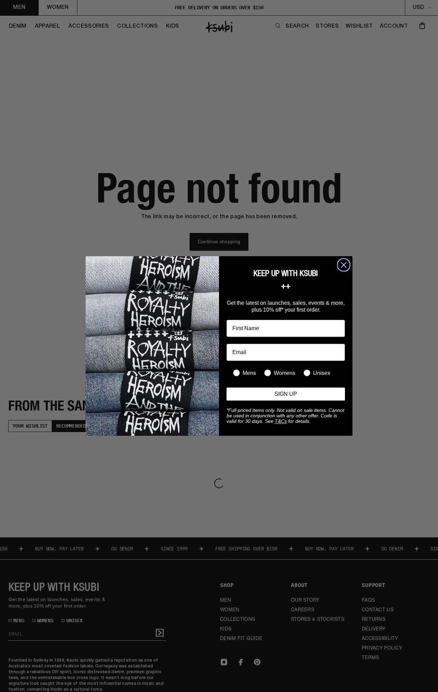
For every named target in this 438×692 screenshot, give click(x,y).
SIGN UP (285, 394)
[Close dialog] (344, 265)
